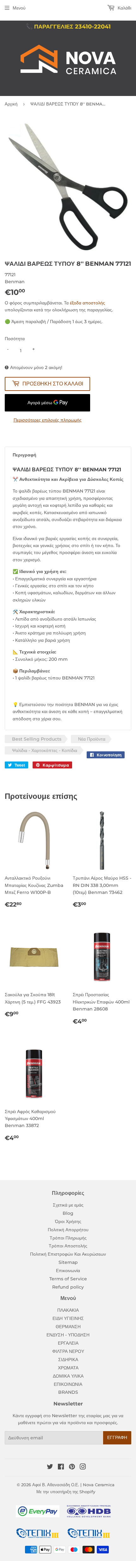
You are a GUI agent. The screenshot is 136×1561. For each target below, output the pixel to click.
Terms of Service (68, 1279)
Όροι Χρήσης (68, 1221)
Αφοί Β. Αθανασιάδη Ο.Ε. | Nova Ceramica (73, 1484)
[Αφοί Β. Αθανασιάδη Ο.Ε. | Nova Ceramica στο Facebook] (61, 1467)
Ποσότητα (15, 338)
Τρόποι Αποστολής (68, 1246)
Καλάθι (123, 8)
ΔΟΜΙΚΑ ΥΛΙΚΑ (68, 1376)
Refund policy (68, 1287)
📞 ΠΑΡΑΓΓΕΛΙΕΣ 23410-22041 (68, 26)
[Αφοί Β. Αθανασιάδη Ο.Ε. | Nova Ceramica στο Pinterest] (72, 1467)
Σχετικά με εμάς (68, 1205)
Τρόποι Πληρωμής (68, 1238)
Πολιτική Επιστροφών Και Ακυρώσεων (68, 1254)
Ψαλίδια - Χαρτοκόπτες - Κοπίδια (44, 750)
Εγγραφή (117, 1437)
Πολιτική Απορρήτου (68, 1230)
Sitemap (68, 1262)
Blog (68, 1213)
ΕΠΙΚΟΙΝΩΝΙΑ (68, 1384)
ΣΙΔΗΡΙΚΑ (68, 1359)
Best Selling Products (36, 739)
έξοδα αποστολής (87, 303)
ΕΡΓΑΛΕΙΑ (68, 1343)
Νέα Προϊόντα (91, 739)
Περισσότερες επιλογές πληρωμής (48, 420)
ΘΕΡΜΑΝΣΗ (68, 1326)
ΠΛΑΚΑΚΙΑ (68, 1310)
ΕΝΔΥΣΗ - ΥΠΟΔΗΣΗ (68, 1335)
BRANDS (68, 1392)
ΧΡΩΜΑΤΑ (68, 1368)
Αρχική (11, 103)
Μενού (19, 8)
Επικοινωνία (68, 1270)
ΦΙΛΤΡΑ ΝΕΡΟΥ (68, 1351)
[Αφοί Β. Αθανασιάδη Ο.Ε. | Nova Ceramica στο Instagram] (83, 1467)
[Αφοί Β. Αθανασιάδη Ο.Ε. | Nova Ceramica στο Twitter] (50, 1467)
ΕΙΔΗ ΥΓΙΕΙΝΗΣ (68, 1318)
